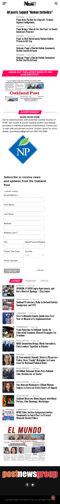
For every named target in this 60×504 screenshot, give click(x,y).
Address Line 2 (11, 233)
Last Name (9, 214)
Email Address (11, 195)
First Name (9, 205)
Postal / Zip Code (12, 251)
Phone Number (11, 260)
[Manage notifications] (53, 497)
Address (7, 223)
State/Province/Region (35, 242)
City (5, 242)
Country (28, 251)
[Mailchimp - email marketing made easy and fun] (39, 270)
